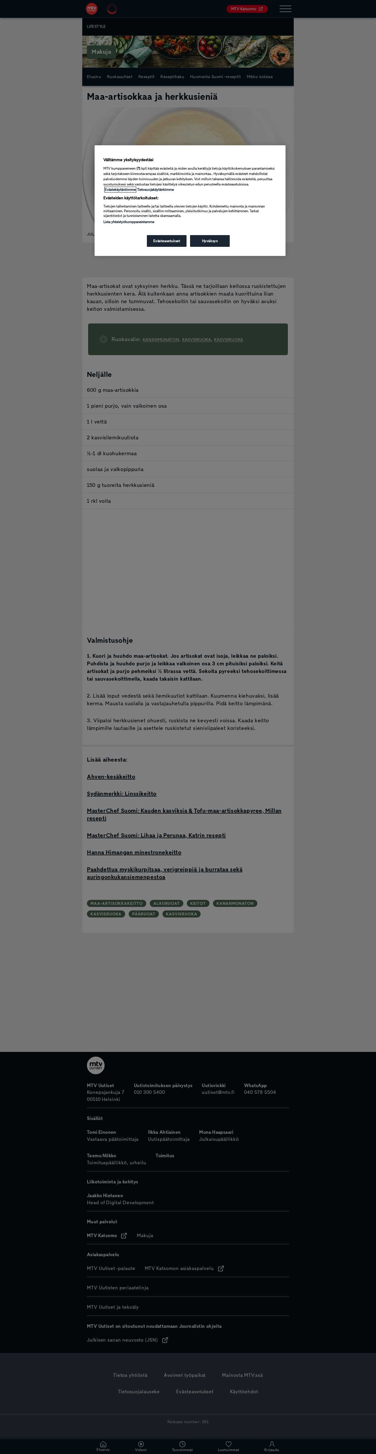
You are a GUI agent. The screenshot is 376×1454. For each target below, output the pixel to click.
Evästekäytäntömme (120, 189)
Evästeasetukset (166, 241)
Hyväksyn (210, 241)
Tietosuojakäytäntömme (155, 189)
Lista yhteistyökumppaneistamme (128, 222)
